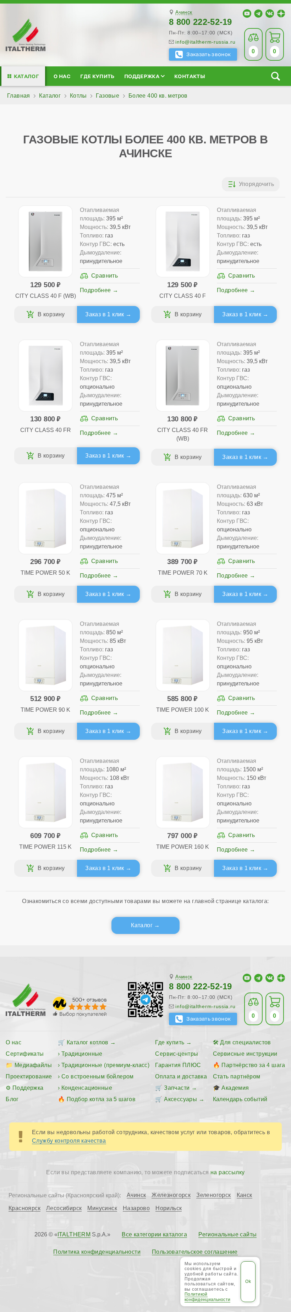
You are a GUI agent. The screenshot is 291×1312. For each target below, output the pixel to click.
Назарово (136, 1208)
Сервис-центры (176, 1054)
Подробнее (95, 290)
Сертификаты (25, 1054)
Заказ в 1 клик (104, 314)
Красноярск (24, 1208)
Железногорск (171, 1195)
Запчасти (177, 1088)
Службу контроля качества (69, 1141)
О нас (62, 76)
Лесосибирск (64, 1208)
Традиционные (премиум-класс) (105, 1065)
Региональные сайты (227, 1234)
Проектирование (29, 1076)
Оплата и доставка (181, 1076)
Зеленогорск (213, 1195)
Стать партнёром (236, 1076)
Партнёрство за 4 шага (253, 1065)
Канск (244, 1195)
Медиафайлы (33, 1065)
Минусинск (102, 1208)
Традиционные (82, 1054)
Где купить (97, 76)
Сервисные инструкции (245, 1054)
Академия (235, 1088)
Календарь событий (240, 1099)
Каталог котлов (88, 1042)
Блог (12, 1099)
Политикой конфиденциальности (207, 1297)
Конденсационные (86, 1088)
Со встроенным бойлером (97, 1076)
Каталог (26, 76)
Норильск (168, 1208)
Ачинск (183, 12)
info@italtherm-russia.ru (205, 42)
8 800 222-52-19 (200, 22)
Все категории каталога (154, 1234)
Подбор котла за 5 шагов (101, 1099)
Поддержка (141, 76)
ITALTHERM (74, 1234)
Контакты (189, 76)
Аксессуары (180, 1099)
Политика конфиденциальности (97, 1252)
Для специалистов (245, 1042)
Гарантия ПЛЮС (178, 1065)
